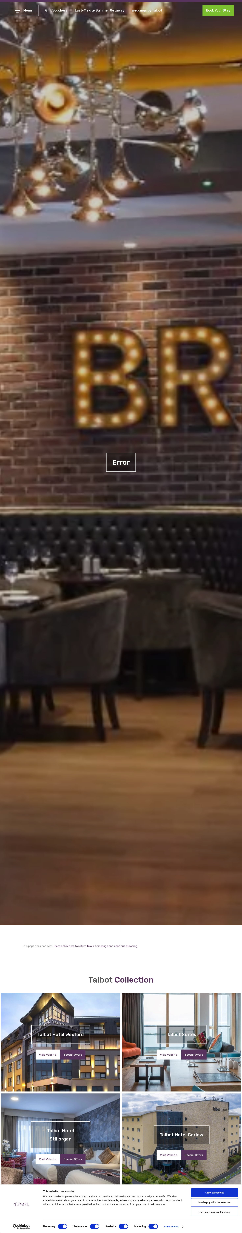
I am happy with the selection (214, 1202)
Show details (171, 1226)
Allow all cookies (214, 1192)
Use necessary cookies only (214, 1212)
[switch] (94, 1226)
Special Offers (73, 1054)
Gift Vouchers (56, 10)
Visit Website (47, 1054)
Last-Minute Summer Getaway (99, 10)
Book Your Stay (218, 10)
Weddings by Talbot (147, 10)
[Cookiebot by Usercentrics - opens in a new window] (21, 1226)
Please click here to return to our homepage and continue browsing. (96, 946)
